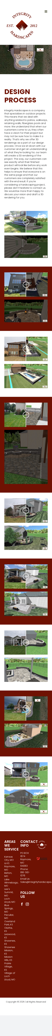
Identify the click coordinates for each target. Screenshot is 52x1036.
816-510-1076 (25, 874)
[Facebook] (22, 904)
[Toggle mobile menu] (46, 11)
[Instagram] (27, 904)
